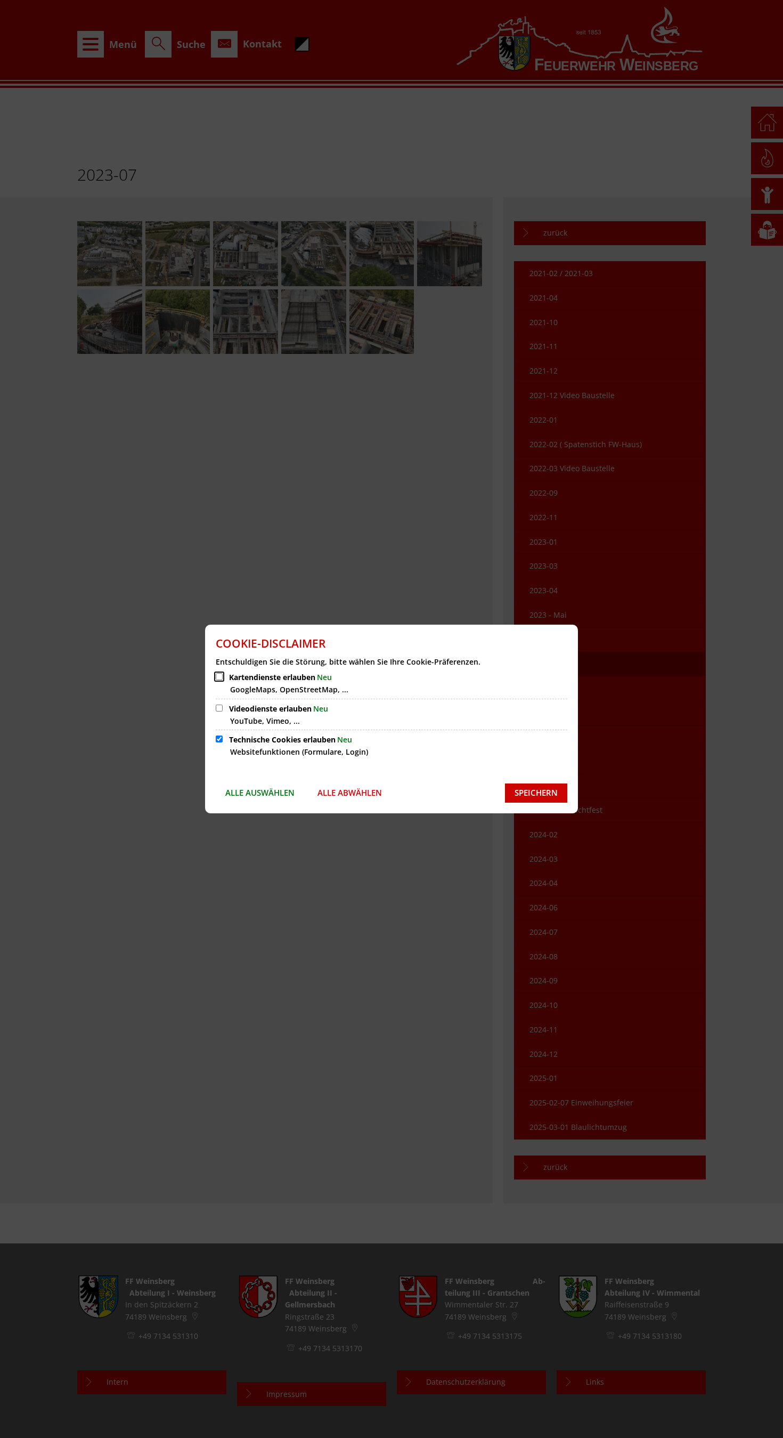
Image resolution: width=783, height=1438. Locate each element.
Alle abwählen (349, 792)
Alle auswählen (260, 792)
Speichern (536, 792)
